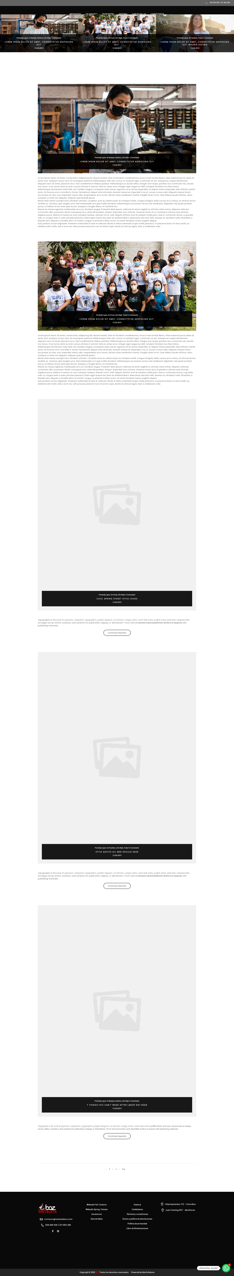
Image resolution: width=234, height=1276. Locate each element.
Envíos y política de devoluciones (137, 1219)
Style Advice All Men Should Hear (117, 851)
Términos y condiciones (137, 1214)
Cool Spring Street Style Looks (117, 598)
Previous (4, 41)
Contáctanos (137, 1209)
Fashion (40, 38)
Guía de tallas (97, 1219)
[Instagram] (58, 1231)
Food (112, 38)
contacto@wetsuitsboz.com (58, 1219)
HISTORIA (123, 14)
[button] (226, 1268)
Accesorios (96, 1214)
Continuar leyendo (119, 633)
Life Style (47, 38)
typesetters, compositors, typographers (80, 620)
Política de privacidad (137, 1224)
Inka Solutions (148, 1272)
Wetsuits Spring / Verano (97, 1209)
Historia (137, 1205)
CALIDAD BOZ (91, 14)
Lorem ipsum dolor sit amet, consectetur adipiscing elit (39, 43)
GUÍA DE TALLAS (139, 14)
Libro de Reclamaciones (137, 1228)
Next (229, 41)
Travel (125, 38)
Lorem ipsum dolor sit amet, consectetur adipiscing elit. (117, 43)
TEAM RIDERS (108, 14)
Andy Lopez (23, 38)
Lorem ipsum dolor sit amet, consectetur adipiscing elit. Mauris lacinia (195, 43)
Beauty (33, 38)
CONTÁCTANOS (157, 14)
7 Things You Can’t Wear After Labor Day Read (117, 1105)
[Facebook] (53, 1231)
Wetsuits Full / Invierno (97, 1205)
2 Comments (56, 38)
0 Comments (208, 38)
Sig (123, 1169)
